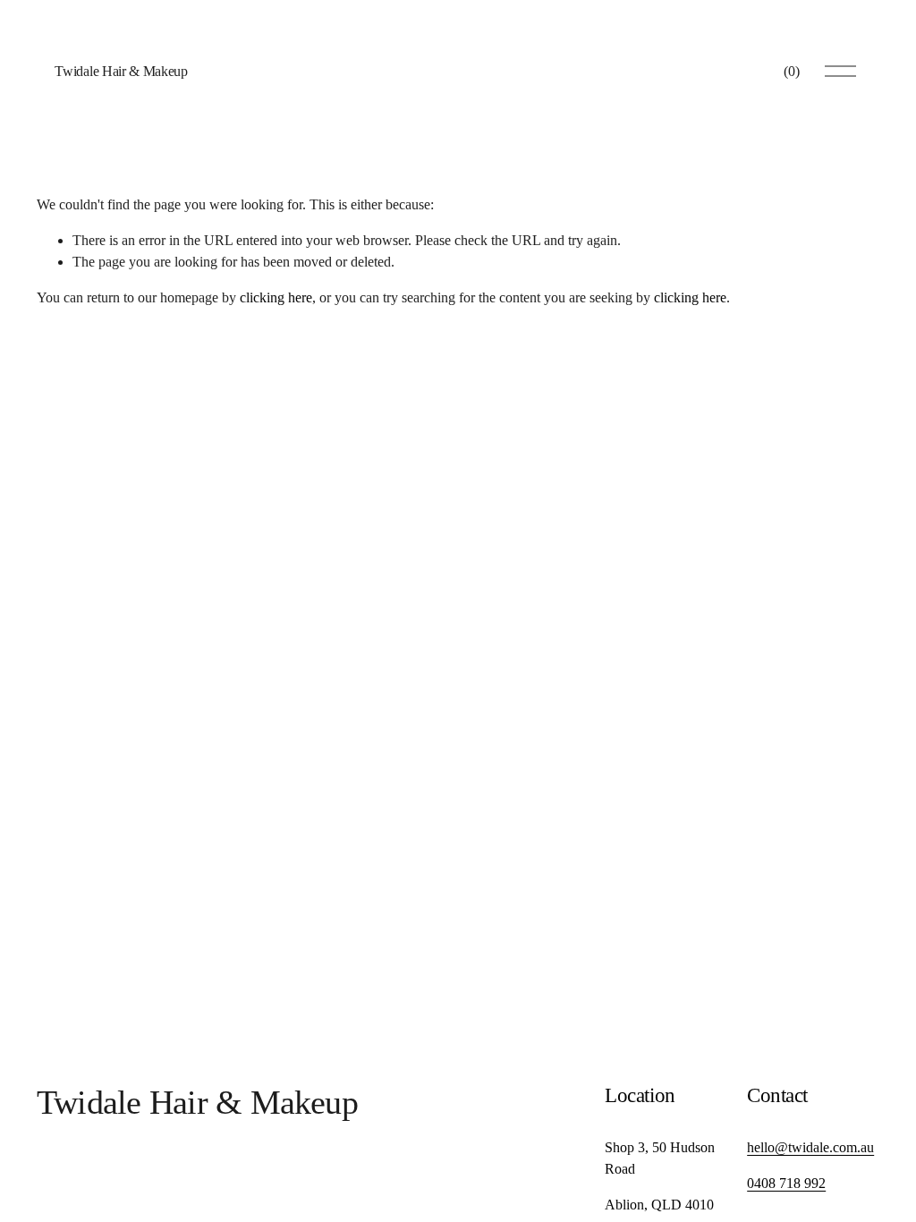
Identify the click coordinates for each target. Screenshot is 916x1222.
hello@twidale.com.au (810, 1147)
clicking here (276, 297)
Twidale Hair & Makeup (121, 71)
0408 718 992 (786, 1183)
